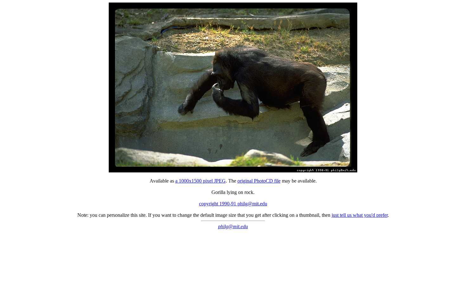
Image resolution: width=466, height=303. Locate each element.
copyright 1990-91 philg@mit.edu (233, 203)
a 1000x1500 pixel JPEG (200, 181)
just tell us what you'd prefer (360, 215)
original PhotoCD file (259, 181)
